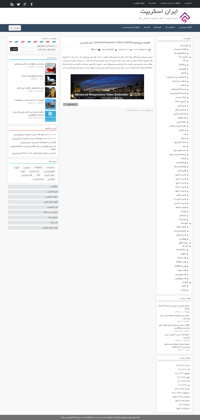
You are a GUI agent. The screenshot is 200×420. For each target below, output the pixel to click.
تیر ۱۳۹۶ (186, 385)
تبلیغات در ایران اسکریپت (170, 3)
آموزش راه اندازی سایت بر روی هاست (29, 100)
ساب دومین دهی (180, 150)
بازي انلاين (182, 106)
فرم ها (183, 159)
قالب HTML (181, 262)
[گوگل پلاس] (25, 4)
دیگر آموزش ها (180, 53)
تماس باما (152, 3)
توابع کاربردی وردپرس (131, 27)
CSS (184, 61)
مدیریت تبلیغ (181, 183)
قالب (38, 175)
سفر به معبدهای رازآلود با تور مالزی (30, 88)
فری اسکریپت (52, 192)
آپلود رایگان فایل (51, 202)
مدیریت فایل (181, 195)
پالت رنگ (54, 223)
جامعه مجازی (181, 122)
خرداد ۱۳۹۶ (185, 389)
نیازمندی (183, 215)
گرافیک (185, 282)
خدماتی (183, 138)
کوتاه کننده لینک (180, 167)
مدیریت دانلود (180, 191)
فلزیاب (53, 142)
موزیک (183, 211)
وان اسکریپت (52, 207)
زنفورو (183, 254)
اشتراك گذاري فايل (178, 89)
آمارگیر (183, 73)
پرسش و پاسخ (180, 110)
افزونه (17, 168)
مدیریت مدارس (180, 203)
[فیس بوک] (31, 4)
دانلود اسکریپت (49, 175)
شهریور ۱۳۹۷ (184, 373)
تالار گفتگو (182, 118)
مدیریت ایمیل (180, 179)
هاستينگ (182, 220)
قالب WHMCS (180, 266)
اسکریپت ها (170, 27)
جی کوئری (182, 130)
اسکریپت (188, 3)
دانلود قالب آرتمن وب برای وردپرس (34, 142)
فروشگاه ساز (181, 163)
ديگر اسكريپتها (180, 142)
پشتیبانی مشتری (180, 114)
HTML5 (182, 65)
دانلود (23, 171)
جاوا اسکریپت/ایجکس (177, 126)
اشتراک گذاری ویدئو (178, 93)
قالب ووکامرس (180, 279)
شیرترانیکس (181, 235)
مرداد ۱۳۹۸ (185, 366)
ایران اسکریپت (34, 171)
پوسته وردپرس (38, 179)
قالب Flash (182, 258)
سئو (184, 146)
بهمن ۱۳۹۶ (185, 377)
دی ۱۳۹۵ (186, 405)
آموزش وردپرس (185, 27)
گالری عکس (182, 171)
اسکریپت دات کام (51, 212)
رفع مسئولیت (139, 3)
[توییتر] (18, 4)
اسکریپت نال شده (179, 81)
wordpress (38, 168)
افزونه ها (157, 27)
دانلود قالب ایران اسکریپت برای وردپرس (29, 135)
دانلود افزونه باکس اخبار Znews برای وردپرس (30, 153)
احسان (53, 153)
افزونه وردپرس (180, 231)
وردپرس (51, 179)
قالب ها (147, 27)
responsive (50, 168)
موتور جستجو (181, 207)
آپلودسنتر (182, 69)
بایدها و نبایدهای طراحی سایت (32, 76)
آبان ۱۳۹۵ (185, 408)
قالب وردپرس (180, 275)
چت (184, 134)
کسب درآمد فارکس (50, 228)
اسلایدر (183, 85)
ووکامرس (182, 239)
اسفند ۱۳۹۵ (185, 401)
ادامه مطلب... (70, 104)
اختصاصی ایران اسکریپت (176, 77)
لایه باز (183, 290)
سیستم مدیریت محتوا (177, 154)
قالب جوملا (182, 270)
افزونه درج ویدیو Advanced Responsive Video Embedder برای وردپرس (115, 42)
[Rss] (12, 4)
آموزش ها (184, 46)
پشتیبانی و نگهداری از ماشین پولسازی (29, 64)
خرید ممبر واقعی (49, 146)
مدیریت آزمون (180, 175)
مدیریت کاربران (180, 199)
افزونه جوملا (181, 227)
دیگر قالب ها (181, 250)
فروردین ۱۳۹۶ (184, 397)
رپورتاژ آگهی (183, 243)
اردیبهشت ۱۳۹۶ (183, 393)
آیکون (184, 286)
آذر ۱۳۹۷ (186, 369)
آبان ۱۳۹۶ (185, 381)
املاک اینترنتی (180, 97)
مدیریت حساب (180, 187)
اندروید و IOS (180, 102)
